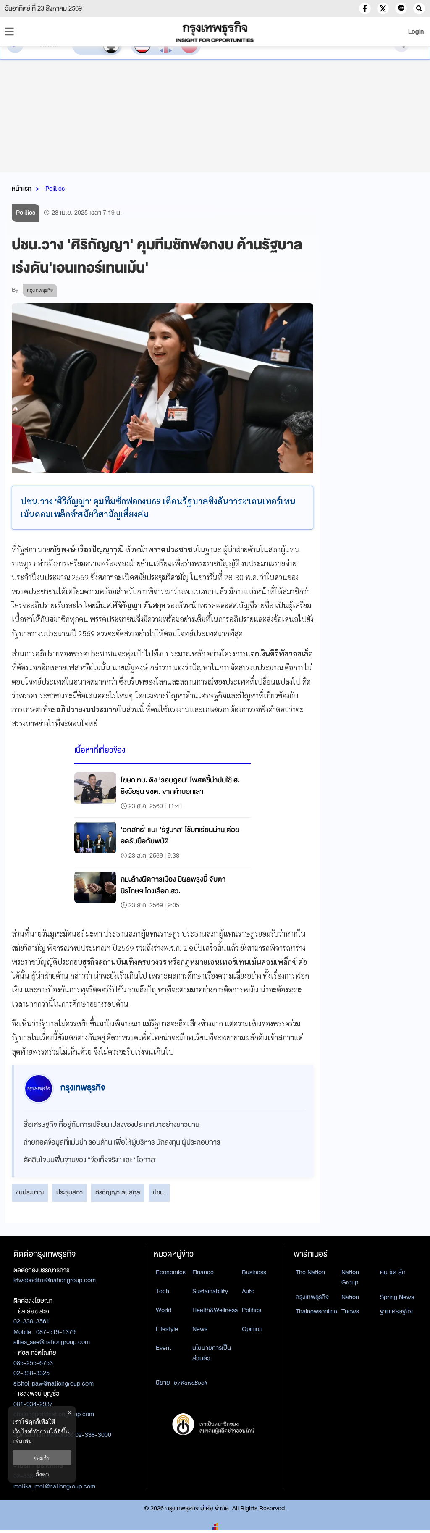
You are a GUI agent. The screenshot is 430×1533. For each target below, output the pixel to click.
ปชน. (159, 1192)
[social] (365, 8)
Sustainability (210, 1291)
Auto (248, 1291)
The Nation (310, 1272)
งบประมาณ (30, 1192)
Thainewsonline (316, 1311)
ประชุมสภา (69, 1192)
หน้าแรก (21, 188)
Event (163, 1347)
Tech (162, 1291)
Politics (55, 188)
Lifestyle (167, 1328)
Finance (203, 1272)
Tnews (350, 1311)
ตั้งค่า (42, 1474)
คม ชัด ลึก (393, 1272)
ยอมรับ (42, 1458)
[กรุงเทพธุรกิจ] (215, 31)
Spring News (397, 1297)
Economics (171, 1272)
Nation (350, 1297)
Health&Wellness (215, 1310)
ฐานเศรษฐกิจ (396, 1311)
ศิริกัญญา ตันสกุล (117, 1192)
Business (254, 1272)
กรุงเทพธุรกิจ (312, 1297)
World (163, 1310)
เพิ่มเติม (22, 1441)
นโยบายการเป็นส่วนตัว (211, 1353)
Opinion (252, 1328)
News (199, 1328)
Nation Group (350, 1277)
